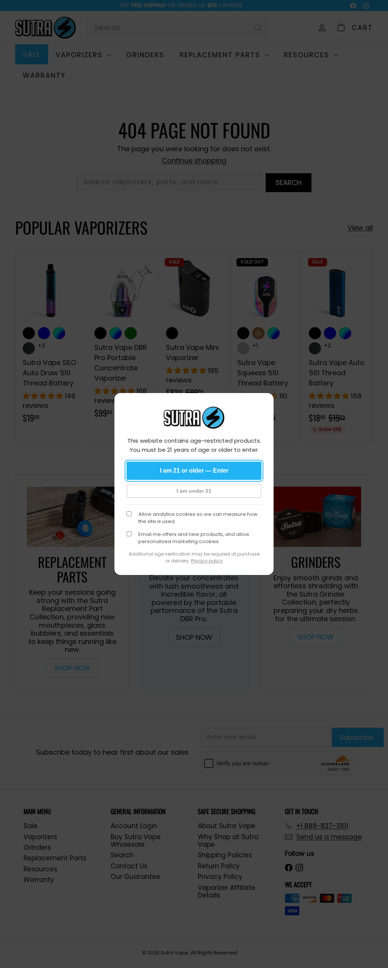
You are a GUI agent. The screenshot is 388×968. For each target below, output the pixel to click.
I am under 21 (194, 491)
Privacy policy (207, 561)
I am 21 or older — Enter (194, 470)
